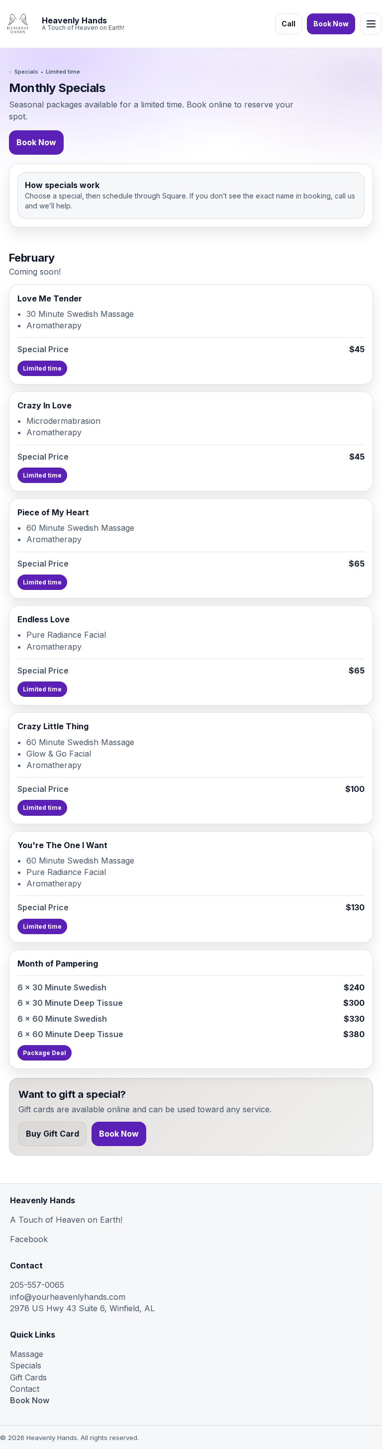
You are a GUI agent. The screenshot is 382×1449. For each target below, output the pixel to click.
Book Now (331, 23)
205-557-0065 (37, 1285)
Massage (26, 1354)
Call (288, 23)
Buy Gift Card (52, 1134)
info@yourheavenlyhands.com (67, 1297)
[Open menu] (371, 24)
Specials (25, 1365)
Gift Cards (28, 1377)
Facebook (29, 1239)
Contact (24, 1389)
